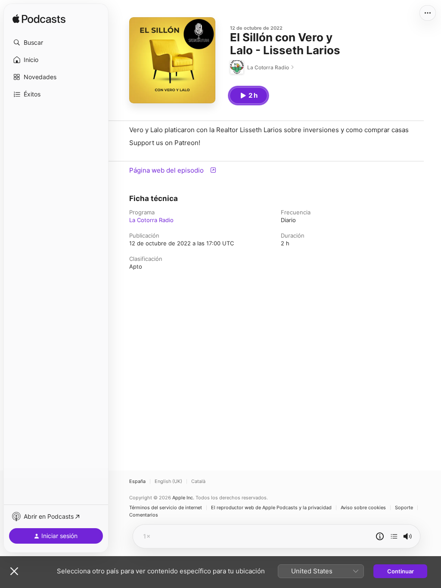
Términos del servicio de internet (165, 507)
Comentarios (143, 515)
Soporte (404, 507)
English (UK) (168, 481)
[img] (38, 19)
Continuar (400, 571)
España (137, 481)
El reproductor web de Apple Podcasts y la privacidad (271, 507)
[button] (55, 42)
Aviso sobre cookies (363, 507)
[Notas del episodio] (380, 536)
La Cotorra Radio (151, 220)
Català (198, 481)
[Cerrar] (14, 571)
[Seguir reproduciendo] (394, 536)
